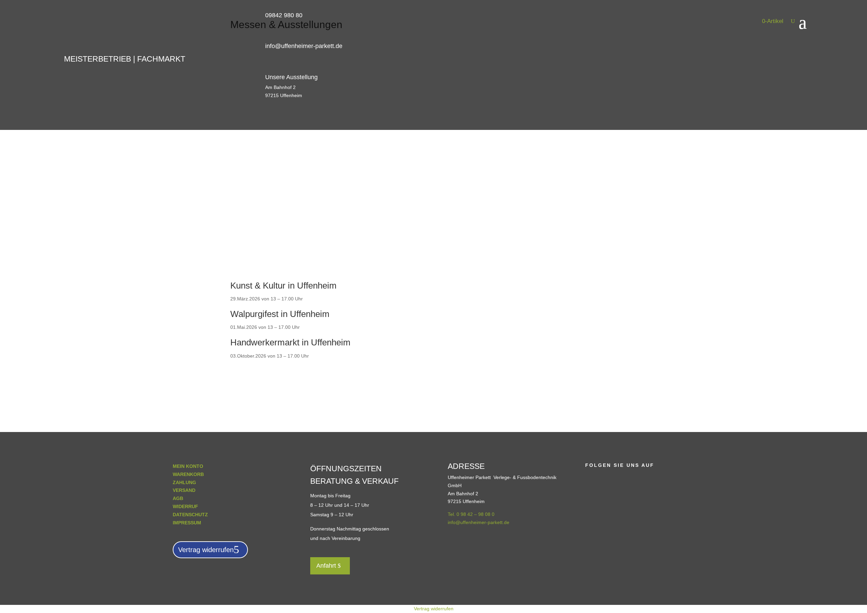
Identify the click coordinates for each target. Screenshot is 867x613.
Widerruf (185, 506)
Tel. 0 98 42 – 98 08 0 (471, 514)
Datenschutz (190, 514)
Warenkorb (188, 474)
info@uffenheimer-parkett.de (303, 46)
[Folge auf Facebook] (590, 477)
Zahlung (184, 482)
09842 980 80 (283, 15)
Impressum (187, 522)
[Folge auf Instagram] (604, 477)
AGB (178, 498)
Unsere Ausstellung (291, 77)
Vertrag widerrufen (206, 549)
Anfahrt (326, 565)
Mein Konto (188, 466)
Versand (184, 490)
